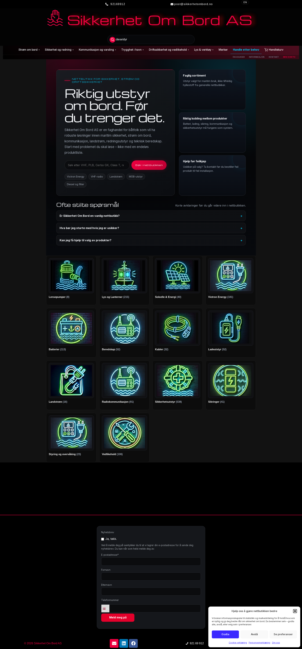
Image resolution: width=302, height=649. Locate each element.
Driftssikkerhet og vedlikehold (169, 49)
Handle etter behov (246, 49)
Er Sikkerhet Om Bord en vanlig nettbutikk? (90, 215)
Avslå (254, 634)
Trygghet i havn (132, 49)
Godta (225, 634)
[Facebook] (133, 643)
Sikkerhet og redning (59, 49)
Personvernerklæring (259, 642)
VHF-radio (97, 176)
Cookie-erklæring (238, 642)
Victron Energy (75, 176)
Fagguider (239, 57)
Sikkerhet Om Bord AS (159, 19)
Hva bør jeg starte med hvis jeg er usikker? (89, 228)
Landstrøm (116, 176)
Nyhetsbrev (107, 532)
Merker (223, 49)
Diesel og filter (75, 184)
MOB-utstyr (136, 176)
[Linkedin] (123, 643)
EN (245, 2)
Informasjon (257, 57)
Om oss (276, 642)
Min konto (289, 57)
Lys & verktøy (203, 49)
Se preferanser (283, 634)
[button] (295, 611)
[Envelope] (114, 643)
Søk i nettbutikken (149, 165)
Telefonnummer (110, 600)
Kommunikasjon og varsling (97, 49)
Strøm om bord (29, 49)
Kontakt (274, 57)
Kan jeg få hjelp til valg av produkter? (85, 240)
